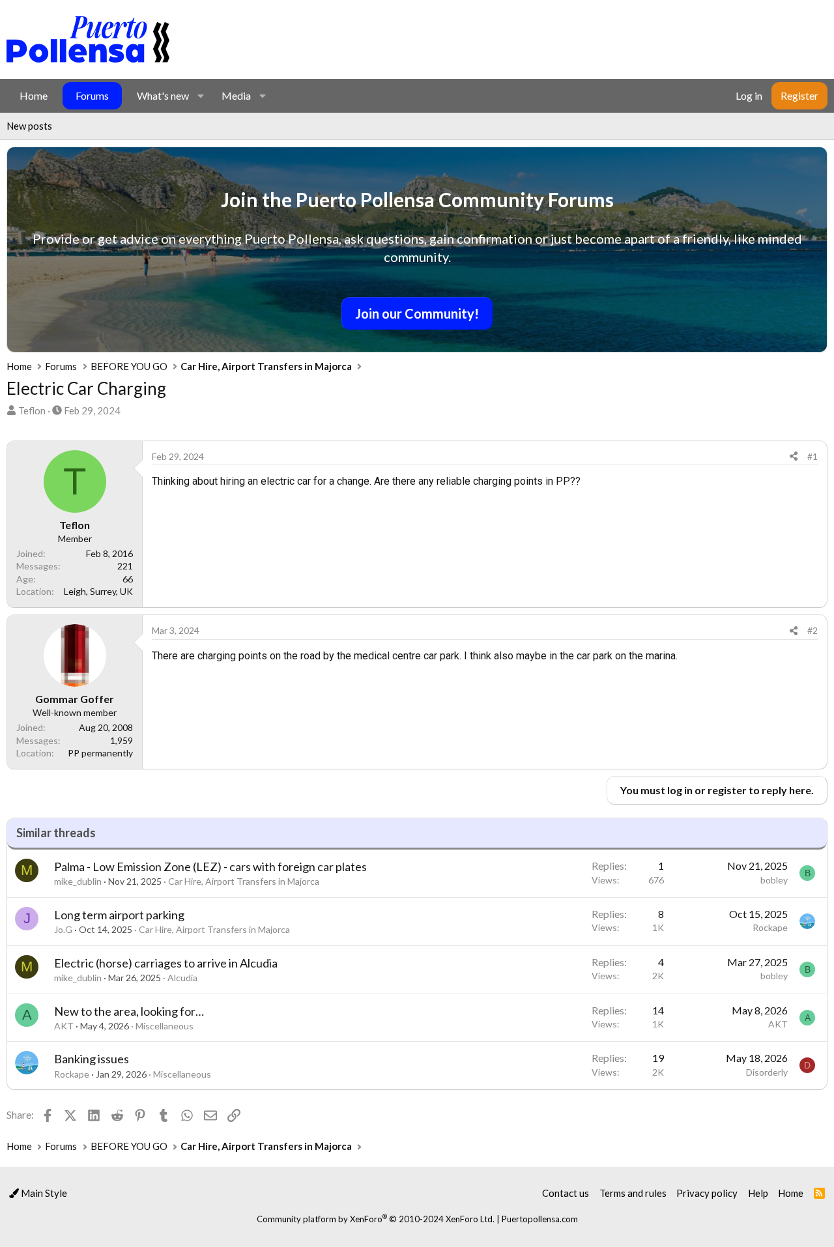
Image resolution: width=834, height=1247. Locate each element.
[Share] (793, 456)
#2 (812, 630)
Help (758, 1193)
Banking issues (91, 1059)
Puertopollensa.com (540, 1219)
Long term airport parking (119, 915)
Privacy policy (707, 1193)
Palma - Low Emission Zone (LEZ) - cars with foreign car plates (210, 866)
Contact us (565, 1193)
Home (34, 95)
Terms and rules (633, 1193)
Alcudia (182, 977)
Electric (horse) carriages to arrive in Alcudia (166, 963)
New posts (29, 126)
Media (236, 95)
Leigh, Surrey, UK (98, 591)
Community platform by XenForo (376, 1219)
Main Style (43, 1193)
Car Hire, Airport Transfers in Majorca (243, 881)
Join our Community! (417, 313)
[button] (200, 95)
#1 (812, 456)
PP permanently (100, 752)
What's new (163, 95)
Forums (92, 95)
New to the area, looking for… (129, 1011)
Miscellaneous (165, 1025)
